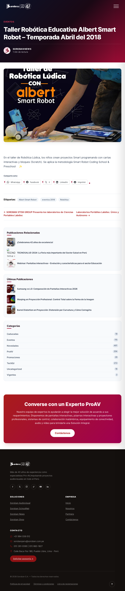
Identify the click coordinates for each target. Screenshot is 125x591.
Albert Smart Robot (28, 200)
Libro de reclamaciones (67, 584)
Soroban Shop (17, 519)
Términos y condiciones (43, 584)
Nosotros (70, 508)
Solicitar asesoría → (23, 558)
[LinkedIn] (47, 486)
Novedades (62, 345)
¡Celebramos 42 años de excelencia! (35, 242)
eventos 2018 (48, 200)
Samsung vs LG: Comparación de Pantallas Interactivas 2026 (47, 289)
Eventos (9, 22)
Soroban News (17, 514)
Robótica (64, 200)
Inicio (68, 503)
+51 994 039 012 (22, 536)
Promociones (62, 357)
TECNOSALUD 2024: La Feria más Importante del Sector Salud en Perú (52, 252)
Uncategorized (62, 369)
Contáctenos (62, 433)
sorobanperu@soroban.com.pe (29, 541)
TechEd (62, 363)
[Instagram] (26, 486)
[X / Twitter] (19, 486)
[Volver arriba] (112, 584)
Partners (70, 514)
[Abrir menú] (116, 6)
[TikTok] (33, 486)
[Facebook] (12, 486)
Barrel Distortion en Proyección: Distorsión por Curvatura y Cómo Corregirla (54, 310)
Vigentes (62, 374)
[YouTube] (40, 486)
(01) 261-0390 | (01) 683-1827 (28, 546)
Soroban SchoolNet (19, 508)
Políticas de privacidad (20, 584)
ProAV (62, 351)
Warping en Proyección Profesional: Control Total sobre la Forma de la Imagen (55, 299)
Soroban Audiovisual (20, 503)
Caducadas (62, 334)
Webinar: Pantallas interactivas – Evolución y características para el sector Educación (59, 263)
